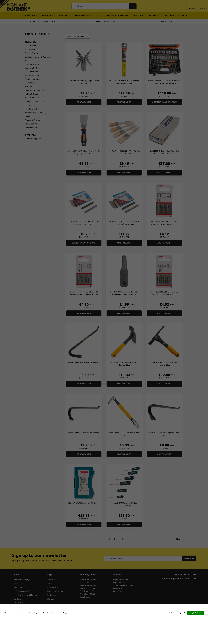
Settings (172, 613)
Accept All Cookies (195, 613)
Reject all (182, 613)
